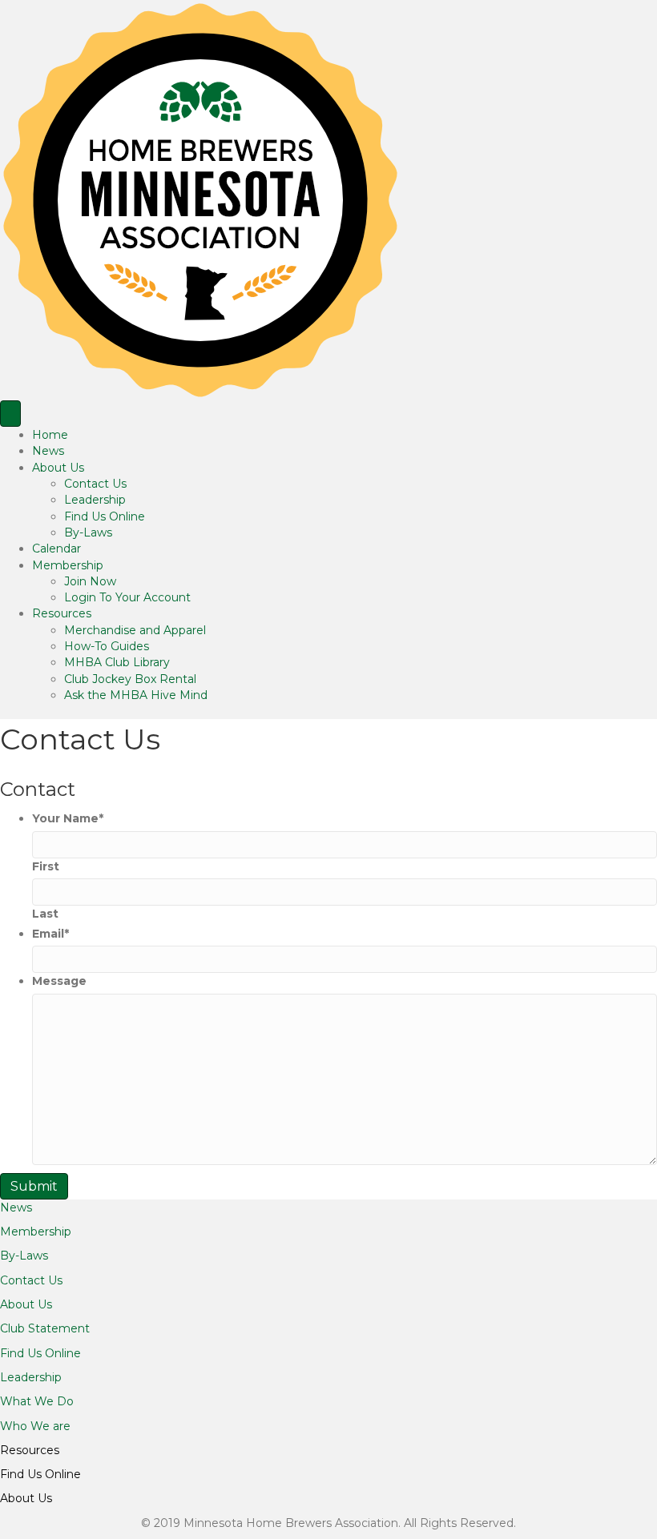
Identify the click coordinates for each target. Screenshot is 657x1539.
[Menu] (10, 413)
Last (45, 913)
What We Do (37, 1401)
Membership (67, 565)
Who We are (35, 1426)
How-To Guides (106, 646)
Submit (34, 1186)
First (45, 866)
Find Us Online (104, 516)
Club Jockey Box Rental (130, 679)
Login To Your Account (127, 597)
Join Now (90, 581)
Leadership (95, 499)
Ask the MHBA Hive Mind (136, 695)
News (48, 451)
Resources (61, 613)
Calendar (56, 548)
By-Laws (88, 532)
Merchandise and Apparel (135, 630)
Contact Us (95, 483)
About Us (58, 467)
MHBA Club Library (117, 662)
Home (50, 435)
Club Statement (45, 1328)
